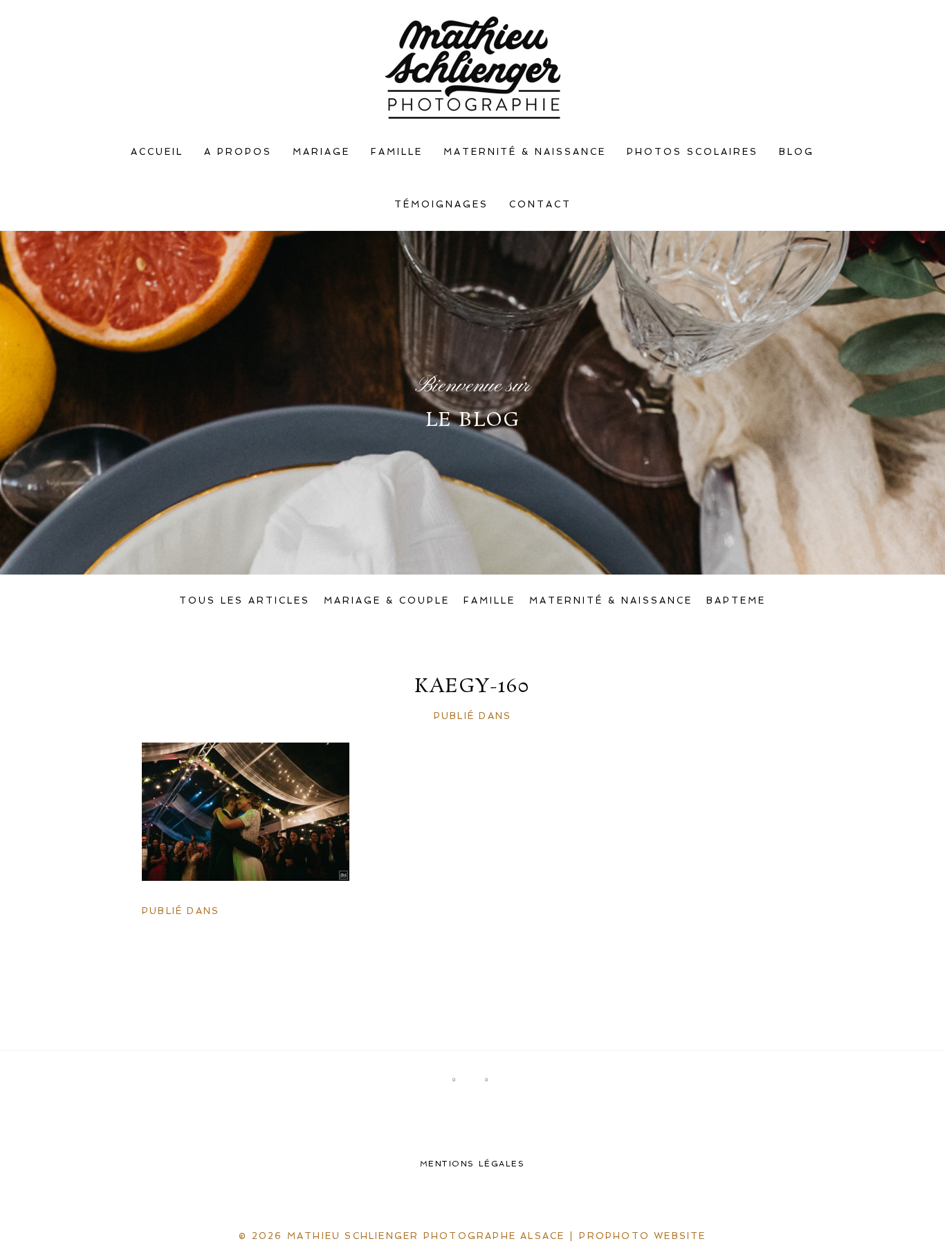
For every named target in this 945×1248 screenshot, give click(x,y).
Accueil (157, 152)
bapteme (736, 600)
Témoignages (441, 204)
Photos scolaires (692, 152)
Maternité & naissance (525, 152)
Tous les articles (244, 600)
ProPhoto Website (642, 1236)
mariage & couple (387, 600)
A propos (238, 152)
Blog (796, 152)
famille (489, 600)
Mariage (321, 152)
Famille (397, 152)
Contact (540, 204)
